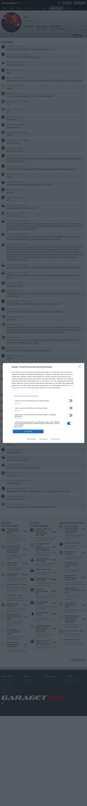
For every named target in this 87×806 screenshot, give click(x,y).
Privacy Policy (55, 439)
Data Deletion (31, 439)
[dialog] (43, 403)
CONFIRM (28, 431)
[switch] (70, 400)
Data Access (43, 439)
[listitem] (43, 396)
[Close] (80, 367)
